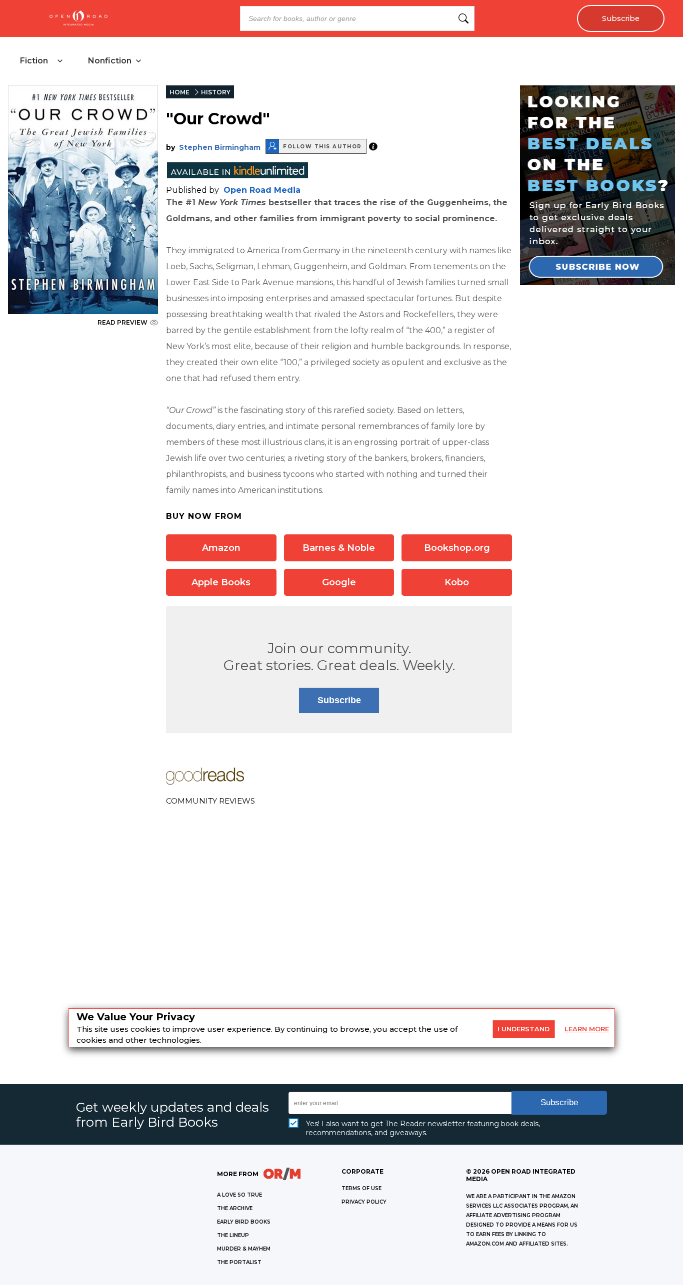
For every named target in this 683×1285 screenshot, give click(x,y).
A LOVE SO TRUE (239, 1195)
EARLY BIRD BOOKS (243, 1222)
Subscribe (621, 18)
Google (339, 582)
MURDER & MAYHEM (243, 1249)
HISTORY (215, 92)
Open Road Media (262, 190)
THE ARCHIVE (234, 1208)
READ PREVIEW (123, 322)
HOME (180, 92)
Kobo (456, 582)
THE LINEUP (233, 1235)
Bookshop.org (457, 547)
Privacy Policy (364, 1202)
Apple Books (221, 582)
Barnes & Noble (338, 547)
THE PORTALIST (239, 1262)
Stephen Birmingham (219, 147)
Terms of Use (362, 1188)
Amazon (221, 547)
